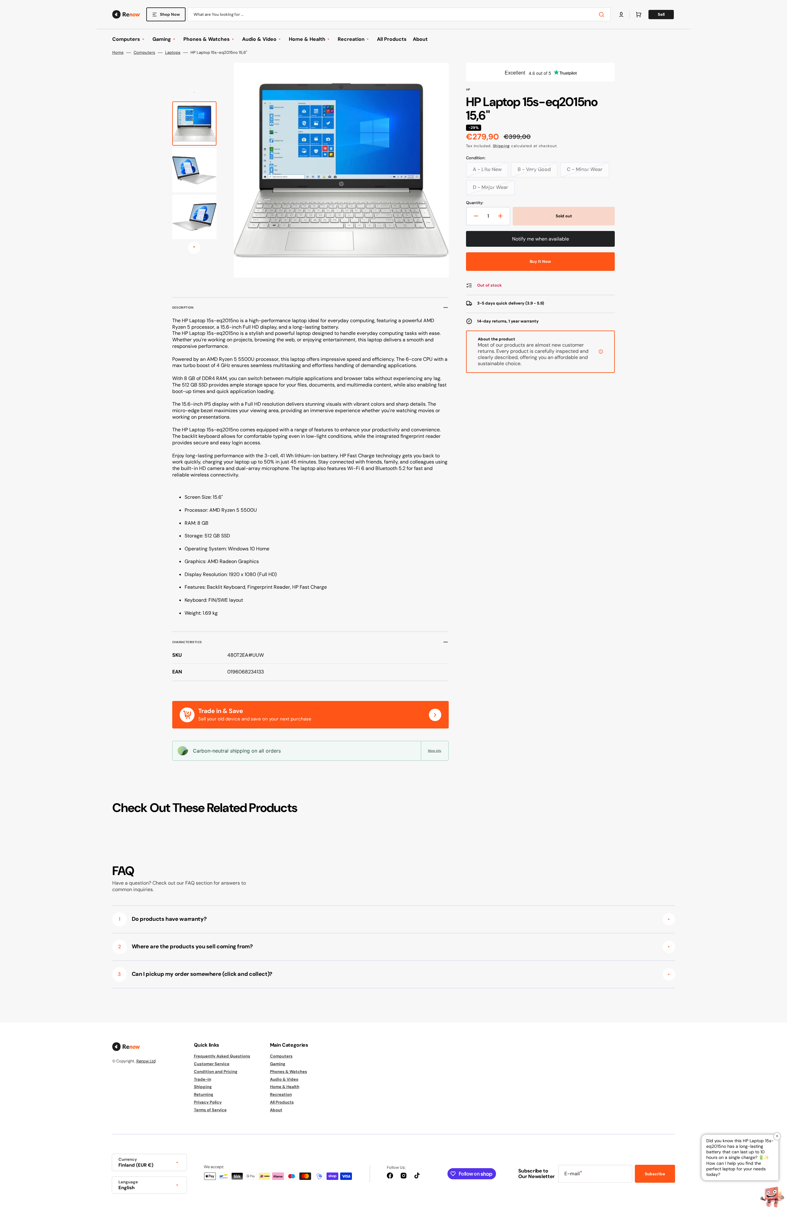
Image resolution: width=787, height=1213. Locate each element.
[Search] (603, 14)
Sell (661, 14)
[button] (621, 14)
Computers (144, 52)
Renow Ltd (146, 1061)
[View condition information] (601, 351)
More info (434, 750)
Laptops (173, 52)
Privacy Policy (208, 1102)
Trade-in (202, 1079)
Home (118, 52)
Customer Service (211, 1063)
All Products (282, 1102)
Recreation (281, 1094)
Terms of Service (210, 1110)
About (276, 1110)
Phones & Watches (288, 1071)
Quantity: (474, 202)
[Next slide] (194, 247)
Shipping (501, 145)
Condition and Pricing (215, 1071)
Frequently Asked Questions (222, 1056)
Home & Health (284, 1086)
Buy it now (540, 261)
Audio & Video (284, 1079)
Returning (203, 1094)
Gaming (277, 1063)
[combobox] (399, 14)
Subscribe (655, 1174)
